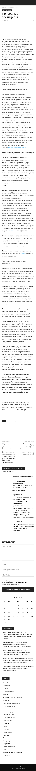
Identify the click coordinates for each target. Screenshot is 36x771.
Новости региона (8, 715)
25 (18, 616)
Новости (6, 709)
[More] (22, 432)
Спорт (5, 749)
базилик (23, 253)
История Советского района (12, 697)
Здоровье (6, 694)
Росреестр (6, 744)
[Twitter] (8, 432)
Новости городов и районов (12, 712)
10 (13, 609)
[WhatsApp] (17, 432)
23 (9, 616)
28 (32, 616)
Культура (6, 700)
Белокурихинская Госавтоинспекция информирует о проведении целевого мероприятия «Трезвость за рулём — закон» (17, 644)
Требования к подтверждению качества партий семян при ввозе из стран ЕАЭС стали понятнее (23, 526)
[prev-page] (3, 535)
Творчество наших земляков (12, 752)
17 (13, 612)
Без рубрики (7, 683)
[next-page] (6, 535)
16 (9, 612)
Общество (6, 723)
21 (32, 612)
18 (18, 612)
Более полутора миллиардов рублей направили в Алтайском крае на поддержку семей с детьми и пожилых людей (26, 449)
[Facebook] (4, 432)
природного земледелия (17, 148)
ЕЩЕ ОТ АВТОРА (8, 471)
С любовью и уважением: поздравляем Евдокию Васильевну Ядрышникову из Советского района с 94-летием (18, 668)
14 (32, 609)
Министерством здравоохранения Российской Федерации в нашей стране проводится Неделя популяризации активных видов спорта (18, 660)
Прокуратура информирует (12, 741)
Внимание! (6, 686)
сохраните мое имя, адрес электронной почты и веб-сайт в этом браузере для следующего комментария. (16, 582)
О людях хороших (9, 718)
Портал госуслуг (8, 732)
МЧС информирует (9, 706)
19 (23, 612)
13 (27, 609)
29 (4, 620)
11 (18, 609)
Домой (4, 7)
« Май (4, 623)
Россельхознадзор (13, 7)
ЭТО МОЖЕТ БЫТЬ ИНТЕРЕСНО (13, 469)
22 (4, 616)
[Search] (33, 2)
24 (13, 616)
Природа (6, 735)
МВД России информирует (12, 703)
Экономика (6, 755)
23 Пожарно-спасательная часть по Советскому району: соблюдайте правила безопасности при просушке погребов (16, 652)
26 (23, 616)
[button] (3, 2)
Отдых (5, 726)
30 (9, 620)
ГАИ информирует (9, 691)
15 (4, 612)
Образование (7, 720)
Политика (6, 729)
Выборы (5, 689)
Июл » (9, 623)
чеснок (11, 231)
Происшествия (8, 738)
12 (23, 609)
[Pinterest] (13, 432)
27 (27, 616)
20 (27, 612)
